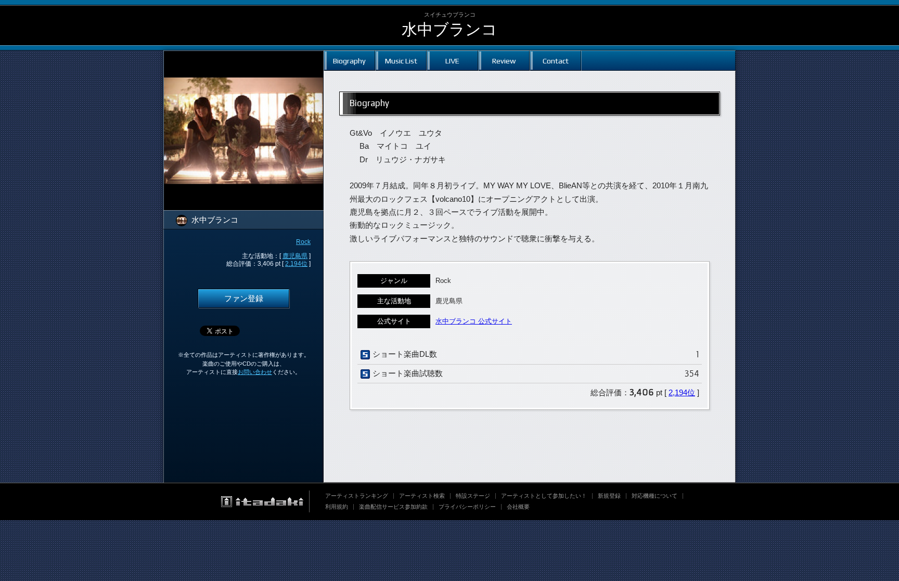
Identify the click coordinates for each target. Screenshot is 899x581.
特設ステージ (473, 496)
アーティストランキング (356, 496)
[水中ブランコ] (243, 57)
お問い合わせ (255, 372)
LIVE (452, 60)
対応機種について (654, 496)
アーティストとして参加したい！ (544, 496)
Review (504, 60)
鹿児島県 (294, 256)
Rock (303, 242)
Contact (556, 60)
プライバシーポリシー (467, 506)
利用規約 (336, 506)
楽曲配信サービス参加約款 (393, 506)
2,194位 (296, 263)
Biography (349, 60)
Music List (401, 60)
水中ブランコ (449, 29)
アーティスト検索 (422, 496)
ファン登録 (243, 298)
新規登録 (609, 496)
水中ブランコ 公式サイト (473, 321)
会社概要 (518, 506)
